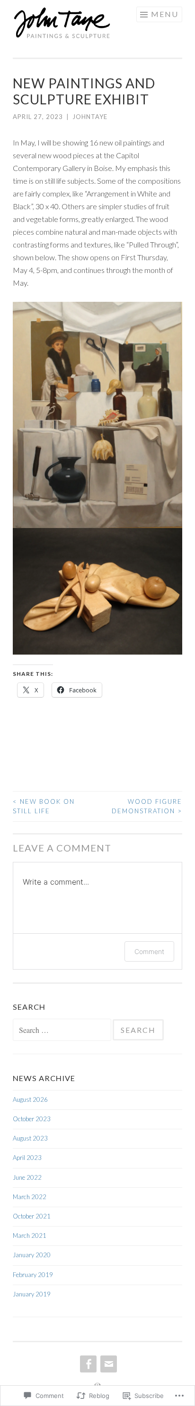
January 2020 (32, 1255)
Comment (149, 951)
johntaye (89, 116)
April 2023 (27, 1157)
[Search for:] (63, 1030)
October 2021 (32, 1216)
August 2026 (30, 1099)
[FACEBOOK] (87, 1363)
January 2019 (32, 1294)
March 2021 (29, 1235)
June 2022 (27, 1177)
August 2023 (30, 1138)
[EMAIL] (107, 1363)
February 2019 (33, 1274)
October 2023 (32, 1119)
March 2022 (29, 1197)
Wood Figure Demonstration (147, 806)
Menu (164, 13)
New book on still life (44, 806)
